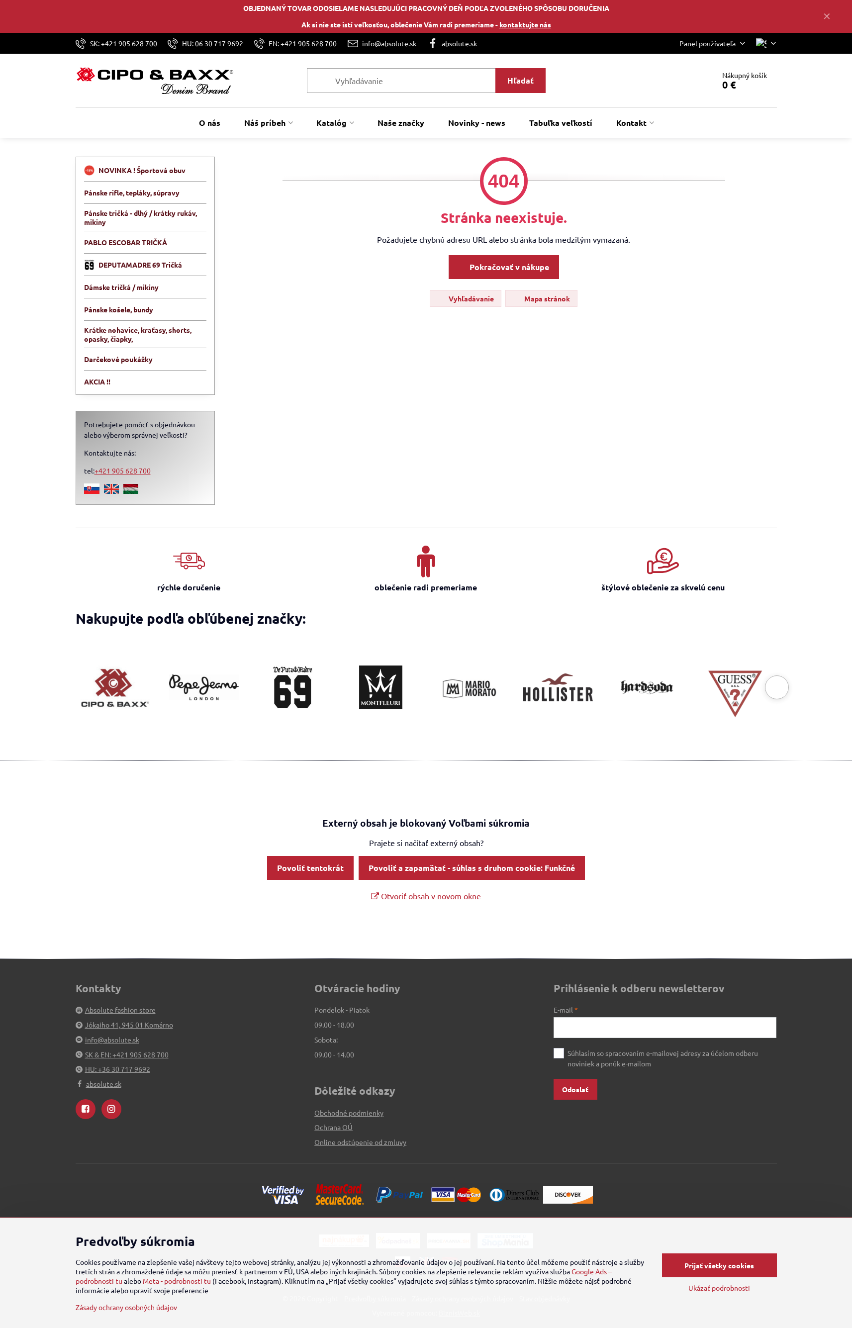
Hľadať (520, 80)
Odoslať (575, 1089)
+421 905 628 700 (123, 470)
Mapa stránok (546, 298)
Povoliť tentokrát (310, 867)
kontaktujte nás (525, 24)
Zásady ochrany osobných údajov (126, 1307)
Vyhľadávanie (470, 298)
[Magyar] (130, 490)
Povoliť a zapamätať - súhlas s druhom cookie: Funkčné (472, 867)
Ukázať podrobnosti (719, 1287)
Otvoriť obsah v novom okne (430, 896)
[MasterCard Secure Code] (340, 1193)
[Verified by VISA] (283, 1193)
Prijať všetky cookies (719, 1265)
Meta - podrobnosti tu (177, 1280)
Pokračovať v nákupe (508, 267)
